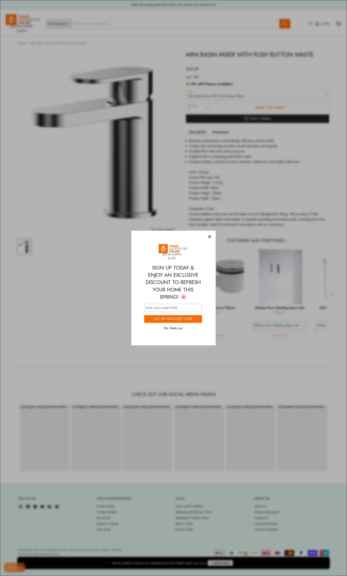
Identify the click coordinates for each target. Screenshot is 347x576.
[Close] (209, 236)
